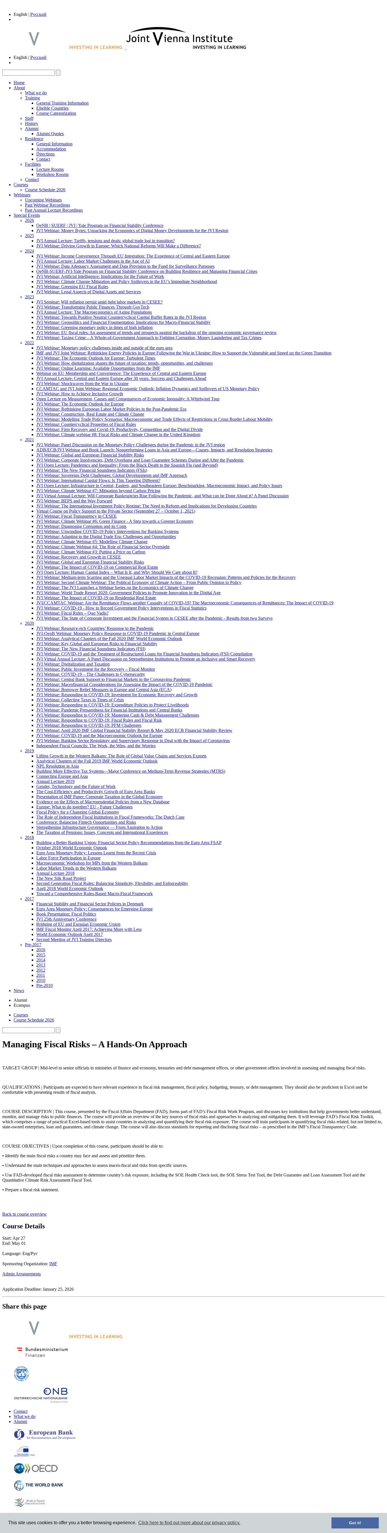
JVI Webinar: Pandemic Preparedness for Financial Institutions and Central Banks (109, 710)
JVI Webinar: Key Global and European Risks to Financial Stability (96, 643)
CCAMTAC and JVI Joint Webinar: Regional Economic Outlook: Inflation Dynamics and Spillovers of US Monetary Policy (148, 388)
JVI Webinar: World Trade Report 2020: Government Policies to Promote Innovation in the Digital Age (128, 592)
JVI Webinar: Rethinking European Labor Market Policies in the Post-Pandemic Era (111, 409)
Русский (38, 14)
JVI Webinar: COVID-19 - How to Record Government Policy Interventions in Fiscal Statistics (121, 608)
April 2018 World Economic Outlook (69, 888)
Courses (21, 184)
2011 (40, 975)
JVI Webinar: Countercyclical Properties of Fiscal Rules (86, 424)
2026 (29, 220)
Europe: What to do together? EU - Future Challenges (84, 806)
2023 (29, 296)
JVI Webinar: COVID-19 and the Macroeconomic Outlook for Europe (99, 735)
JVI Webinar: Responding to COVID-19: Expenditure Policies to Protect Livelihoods (112, 704)
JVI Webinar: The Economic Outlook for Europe (80, 404)
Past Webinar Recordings (47, 205)
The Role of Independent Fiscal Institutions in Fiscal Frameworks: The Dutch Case (110, 817)
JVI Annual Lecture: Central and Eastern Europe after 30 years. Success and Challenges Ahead (121, 378)
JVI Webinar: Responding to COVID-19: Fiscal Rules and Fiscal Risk (99, 720)
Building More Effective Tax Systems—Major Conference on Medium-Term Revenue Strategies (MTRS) (130, 771)
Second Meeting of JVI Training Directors (74, 939)
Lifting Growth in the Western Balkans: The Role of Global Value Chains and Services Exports (121, 755)
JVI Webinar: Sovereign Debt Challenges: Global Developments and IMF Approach (111, 475)
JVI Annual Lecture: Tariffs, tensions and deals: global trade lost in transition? (105, 240)
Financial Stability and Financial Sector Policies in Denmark (90, 903)
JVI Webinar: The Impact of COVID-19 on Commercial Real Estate (97, 567)
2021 (29, 439)
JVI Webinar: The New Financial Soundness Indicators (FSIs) (91, 470)
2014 (40, 959)
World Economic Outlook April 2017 (69, 934)
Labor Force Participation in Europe (68, 857)
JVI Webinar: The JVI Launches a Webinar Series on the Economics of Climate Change (115, 587)
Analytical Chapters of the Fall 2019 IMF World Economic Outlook (97, 761)
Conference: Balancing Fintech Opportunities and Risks (86, 822)
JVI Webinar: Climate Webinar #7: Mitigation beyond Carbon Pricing (98, 490)
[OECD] (36, 1472)
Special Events (27, 215)
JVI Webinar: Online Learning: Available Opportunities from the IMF (98, 368)
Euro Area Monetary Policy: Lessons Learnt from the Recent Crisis (96, 852)
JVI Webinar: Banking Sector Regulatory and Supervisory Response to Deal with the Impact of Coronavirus (133, 740)
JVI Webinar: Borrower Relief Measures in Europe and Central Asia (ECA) (103, 689)
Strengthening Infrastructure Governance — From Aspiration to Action (99, 827)
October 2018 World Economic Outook (71, 847)
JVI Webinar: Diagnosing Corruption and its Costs (81, 526)
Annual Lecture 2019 (55, 781)
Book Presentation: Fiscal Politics (66, 914)
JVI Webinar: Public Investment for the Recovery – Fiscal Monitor (95, 669)
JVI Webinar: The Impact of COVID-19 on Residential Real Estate (96, 597)
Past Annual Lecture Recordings (54, 210)
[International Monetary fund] (21, 1380)
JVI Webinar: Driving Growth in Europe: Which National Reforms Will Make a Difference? (118, 245)
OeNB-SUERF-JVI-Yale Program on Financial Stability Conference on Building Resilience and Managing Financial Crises (146, 271)
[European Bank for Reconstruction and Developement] (45, 1438)
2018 (29, 837)
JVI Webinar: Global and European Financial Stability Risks (90, 455)
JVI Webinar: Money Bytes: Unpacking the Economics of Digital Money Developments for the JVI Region (132, 230)
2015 (40, 954)
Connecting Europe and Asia (62, 776)
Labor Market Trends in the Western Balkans (76, 868)
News (19, 990)
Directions (45, 154)
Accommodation (51, 148)
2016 (40, 949)
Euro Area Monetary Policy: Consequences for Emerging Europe (94, 908)
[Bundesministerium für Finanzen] (42, 1358)
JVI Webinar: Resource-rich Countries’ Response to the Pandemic (95, 628)
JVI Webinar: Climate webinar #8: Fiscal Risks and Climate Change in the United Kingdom (118, 434)
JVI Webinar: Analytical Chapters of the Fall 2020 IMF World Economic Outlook (109, 638)
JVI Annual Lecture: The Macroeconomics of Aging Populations (94, 312)
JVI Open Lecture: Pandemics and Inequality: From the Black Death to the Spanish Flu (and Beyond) (127, 465)
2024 (29, 251)
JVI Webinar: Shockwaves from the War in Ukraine (82, 383)
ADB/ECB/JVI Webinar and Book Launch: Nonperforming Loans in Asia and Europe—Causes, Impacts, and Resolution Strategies (154, 449)
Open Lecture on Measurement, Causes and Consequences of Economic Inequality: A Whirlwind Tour (128, 398)
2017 (29, 898)
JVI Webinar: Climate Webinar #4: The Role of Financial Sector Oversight (102, 546)
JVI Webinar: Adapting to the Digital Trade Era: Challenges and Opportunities (106, 536)
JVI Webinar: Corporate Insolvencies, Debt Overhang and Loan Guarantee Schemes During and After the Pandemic (140, 460)
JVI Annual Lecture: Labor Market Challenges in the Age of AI (93, 261)
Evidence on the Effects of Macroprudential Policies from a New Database (102, 801)
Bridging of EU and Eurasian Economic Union (78, 924)
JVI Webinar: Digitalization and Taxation (73, 664)
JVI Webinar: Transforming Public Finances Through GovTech (92, 307)
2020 (29, 623)
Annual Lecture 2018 (55, 873)
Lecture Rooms (50, 169)
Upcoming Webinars (43, 200)
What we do (36, 92)
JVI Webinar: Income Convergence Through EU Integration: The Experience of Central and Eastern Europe (133, 256)
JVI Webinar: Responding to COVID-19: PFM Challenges (88, 725)
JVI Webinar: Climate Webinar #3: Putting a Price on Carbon (90, 551)
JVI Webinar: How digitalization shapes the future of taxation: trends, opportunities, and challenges (124, 363)
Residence (34, 138)
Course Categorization (56, 113)
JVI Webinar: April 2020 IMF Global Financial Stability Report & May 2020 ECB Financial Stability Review (134, 730)
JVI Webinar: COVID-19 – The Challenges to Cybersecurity (90, 674)
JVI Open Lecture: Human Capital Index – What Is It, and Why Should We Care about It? (116, 572)
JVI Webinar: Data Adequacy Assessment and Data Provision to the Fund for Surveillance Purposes (125, 266)
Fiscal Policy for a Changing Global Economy (77, 812)
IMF (53, 1263)
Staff (29, 118)
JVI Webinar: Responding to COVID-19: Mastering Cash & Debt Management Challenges (117, 715)
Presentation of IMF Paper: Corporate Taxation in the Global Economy (99, 796)
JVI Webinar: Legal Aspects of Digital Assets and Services (88, 291)
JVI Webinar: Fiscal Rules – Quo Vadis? (72, 613)
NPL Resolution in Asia (57, 766)
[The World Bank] (39, 1489)
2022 (29, 342)
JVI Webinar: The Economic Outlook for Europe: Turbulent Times (95, 358)
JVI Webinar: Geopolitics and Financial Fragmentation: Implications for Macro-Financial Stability (123, 322)
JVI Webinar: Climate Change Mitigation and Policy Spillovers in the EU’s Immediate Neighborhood (126, 281)
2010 (40, 980)
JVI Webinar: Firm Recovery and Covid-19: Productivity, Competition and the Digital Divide (119, 429)
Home (19, 82)
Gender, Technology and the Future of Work (76, 786)
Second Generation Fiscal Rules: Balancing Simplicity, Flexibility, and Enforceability (112, 883)
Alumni (32, 128)
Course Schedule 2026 (45, 189)
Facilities (33, 164)
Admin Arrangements (21, 1273)
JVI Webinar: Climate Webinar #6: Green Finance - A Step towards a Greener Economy (115, 521)
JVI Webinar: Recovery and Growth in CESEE (78, 557)
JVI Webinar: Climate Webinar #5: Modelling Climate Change (92, 541)
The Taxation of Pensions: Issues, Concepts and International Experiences (102, 832)
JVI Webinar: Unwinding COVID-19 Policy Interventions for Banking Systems (107, 531)
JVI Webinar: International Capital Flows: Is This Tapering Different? (98, 480)
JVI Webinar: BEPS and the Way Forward (74, 500)
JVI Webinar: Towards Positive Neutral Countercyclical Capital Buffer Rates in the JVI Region (121, 317)
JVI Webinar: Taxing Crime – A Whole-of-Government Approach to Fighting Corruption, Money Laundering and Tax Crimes (148, 337)
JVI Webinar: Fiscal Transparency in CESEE (76, 516)
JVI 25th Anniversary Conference (66, 919)
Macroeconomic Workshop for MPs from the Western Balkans (92, 863)
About (19, 87)
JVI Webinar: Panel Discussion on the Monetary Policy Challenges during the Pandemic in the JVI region (130, 444)
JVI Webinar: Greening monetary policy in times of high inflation (94, 327)
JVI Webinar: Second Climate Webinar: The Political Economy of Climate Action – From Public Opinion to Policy (138, 582)
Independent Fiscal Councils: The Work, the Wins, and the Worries (96, 745)
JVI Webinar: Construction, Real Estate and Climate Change (90, 414)
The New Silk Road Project (61, 878)
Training (32, 97)
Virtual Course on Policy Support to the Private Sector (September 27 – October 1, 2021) (115, 511)
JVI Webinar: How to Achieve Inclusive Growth (79, 393)
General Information (54, 143)
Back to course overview (24, 1214)
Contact (43, 159)
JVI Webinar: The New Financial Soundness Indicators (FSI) (90, 648)
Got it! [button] (355, 1523)
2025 (29, 235)
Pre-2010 (44, 985)
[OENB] (41, 1401)
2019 (29, 750)
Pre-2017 (33, 944)
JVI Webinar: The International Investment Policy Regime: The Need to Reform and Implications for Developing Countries (146, 506)
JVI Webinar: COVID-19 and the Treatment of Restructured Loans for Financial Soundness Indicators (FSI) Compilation (144, 653)
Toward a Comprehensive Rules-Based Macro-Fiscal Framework (94, 893)
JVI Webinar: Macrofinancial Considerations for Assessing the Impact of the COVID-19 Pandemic (124, 684)
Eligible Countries (52, 108)
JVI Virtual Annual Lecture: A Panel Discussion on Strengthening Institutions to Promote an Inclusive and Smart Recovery (145, 659)
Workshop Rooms (52, 174)
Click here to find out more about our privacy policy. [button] (189, 1522)
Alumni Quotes (50, 133)
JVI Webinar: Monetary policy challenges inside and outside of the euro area (104, 347)
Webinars (22, 194)
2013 (40, 965)
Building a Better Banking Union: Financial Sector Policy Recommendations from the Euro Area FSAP (129, 842)
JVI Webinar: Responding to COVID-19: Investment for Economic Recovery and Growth (116, 694)
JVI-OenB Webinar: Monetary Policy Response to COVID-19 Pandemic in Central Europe (117, 633)
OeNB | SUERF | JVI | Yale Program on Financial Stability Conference (99, 225)
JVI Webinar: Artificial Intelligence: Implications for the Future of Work (100, 276)
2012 (40, 970)
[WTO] (30, 1506)
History (31, 123)
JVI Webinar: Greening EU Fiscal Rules (72, 286)
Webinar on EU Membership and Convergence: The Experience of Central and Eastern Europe (121, 373)
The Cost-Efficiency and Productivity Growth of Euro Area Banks (95, 791)
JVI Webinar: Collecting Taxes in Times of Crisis (80, 699)
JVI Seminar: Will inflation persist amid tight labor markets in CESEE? (99, 302)
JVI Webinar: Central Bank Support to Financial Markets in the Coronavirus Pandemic (113, 679)
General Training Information (62, 103)
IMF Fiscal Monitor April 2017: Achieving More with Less (89, 929)
